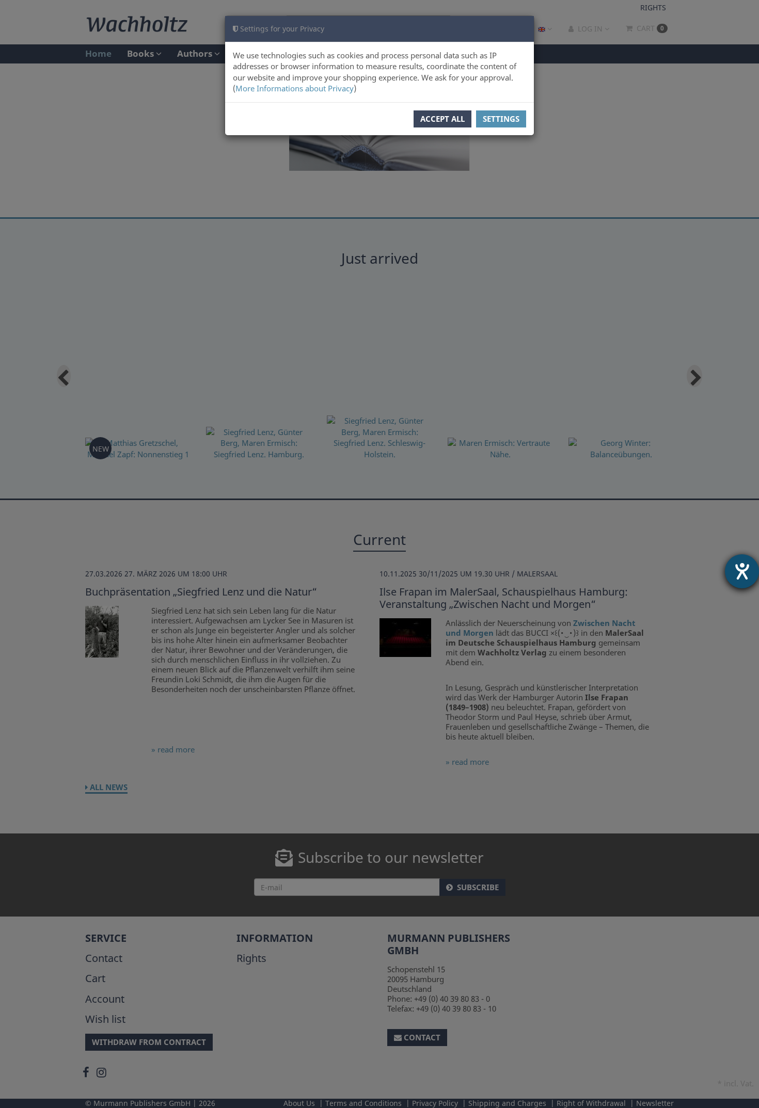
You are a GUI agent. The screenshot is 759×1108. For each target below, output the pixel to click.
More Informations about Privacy (294, 88)
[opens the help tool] (742, 571)
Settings (501, 119)
